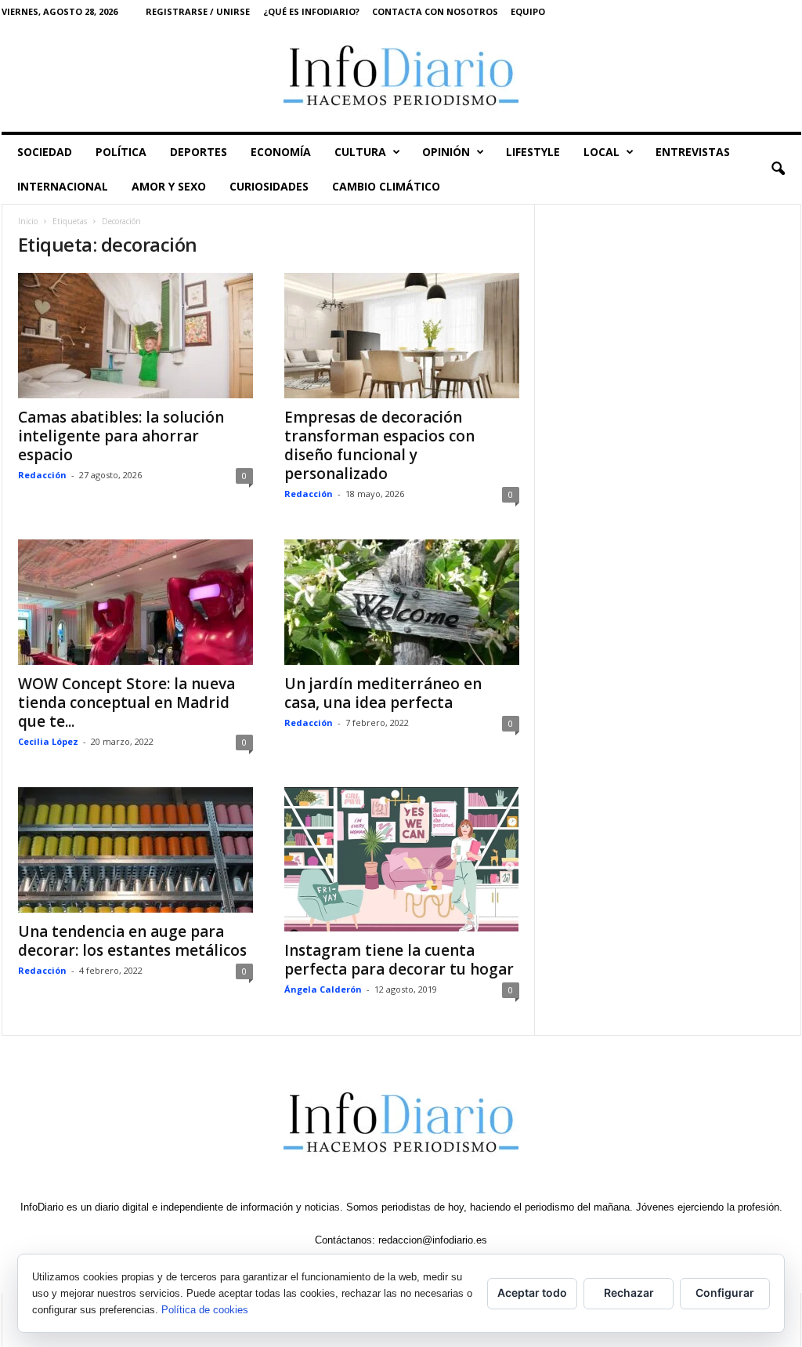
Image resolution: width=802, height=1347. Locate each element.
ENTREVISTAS (693, 151)
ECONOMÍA (281, 151)
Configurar (724, 1292)
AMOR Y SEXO (169, 186)
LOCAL (601, 151)
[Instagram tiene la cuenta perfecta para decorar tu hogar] (401, 859)
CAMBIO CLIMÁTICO (386, 186)
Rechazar (629, 1292)
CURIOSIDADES (269, 186)
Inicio (28, 221)
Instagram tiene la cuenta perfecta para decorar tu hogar (399, 959)
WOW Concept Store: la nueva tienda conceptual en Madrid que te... (126, 703)
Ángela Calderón (323, 989)
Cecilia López (48, 741)
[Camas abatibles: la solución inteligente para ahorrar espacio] (135, 335)
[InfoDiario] (401, 77)
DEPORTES (198, 151)
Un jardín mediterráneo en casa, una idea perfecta (383, 693)
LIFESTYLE (533, 151)
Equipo (528, 11)
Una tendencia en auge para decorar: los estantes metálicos (132, 940)
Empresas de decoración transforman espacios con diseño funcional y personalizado (379, 445)
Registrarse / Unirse (198, 11)
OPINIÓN (446, 151)
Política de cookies (204, 1310)
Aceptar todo (532, 1292)
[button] (777, 169)
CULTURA (360, 151)
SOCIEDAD (44, 151)
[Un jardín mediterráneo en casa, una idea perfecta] (401, 602)
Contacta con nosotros (435, 11)
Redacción (42, 475)
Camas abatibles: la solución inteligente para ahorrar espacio (121, 436)
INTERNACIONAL (62, 186)
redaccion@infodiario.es (432, 1240)
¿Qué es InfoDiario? (311, 11)
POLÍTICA (121, 151)
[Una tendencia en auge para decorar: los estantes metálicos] (135, 850)
